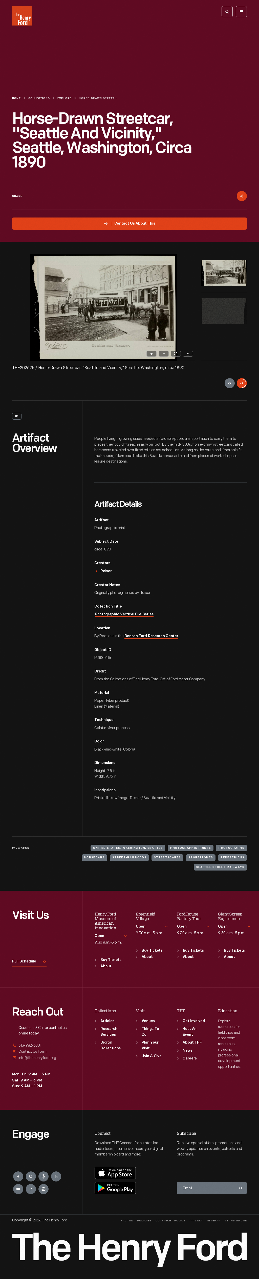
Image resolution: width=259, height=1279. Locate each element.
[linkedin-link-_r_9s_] (56, 1176)
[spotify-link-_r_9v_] (43, 1189)
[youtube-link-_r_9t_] (18, 1189)
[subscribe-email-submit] (241, 1188)
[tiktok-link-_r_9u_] (31, 1189)
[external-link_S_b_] (41, 1051)
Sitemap (214, 1220)
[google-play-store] (115, 1188)
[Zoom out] (164, 354)
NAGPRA (127, 1220)
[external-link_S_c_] (41, 1058)
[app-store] (115, 1173)
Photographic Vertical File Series (124, 614)
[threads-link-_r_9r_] (43, 1176)
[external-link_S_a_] (41, 1046)
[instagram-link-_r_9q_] (31, 1176)
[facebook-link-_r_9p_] (18, 1176)
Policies (144, 1220)
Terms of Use (236, 1220)
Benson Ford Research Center (151, 636)
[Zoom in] (151, 354)
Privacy (196, 1220)
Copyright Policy (171, 1220)
